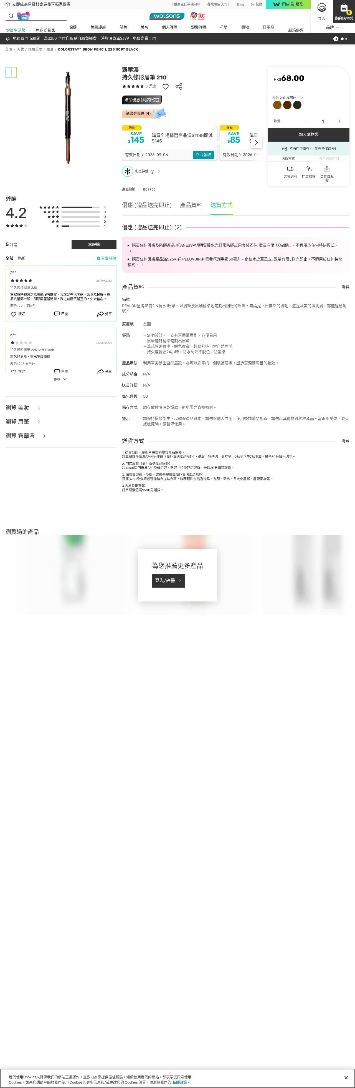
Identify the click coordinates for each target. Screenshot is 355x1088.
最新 (21, 258)
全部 (9, 258)
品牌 (330, 27)
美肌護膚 (98, 27)
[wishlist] (165, 86)
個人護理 (170, 27)
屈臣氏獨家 (45, 30)
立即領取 (203, 154)
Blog (240, 4)
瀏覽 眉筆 (18, 422)
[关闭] (346, 1078)
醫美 (123, 27)
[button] (344, 11)
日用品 (268, 27)
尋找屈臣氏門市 (218, 4)
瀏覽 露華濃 (21, 436)
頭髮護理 (199, 27)
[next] (256, 142)
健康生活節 (16, 30)
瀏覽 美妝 (18, 408)
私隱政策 (180, 1082)
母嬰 (224, 27)
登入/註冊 (165, 580)
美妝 (144, 27)
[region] (177, 1078)
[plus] (339, 121)
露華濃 (130, 69)
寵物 (245, 27)
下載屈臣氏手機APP (186, 4)
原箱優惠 (296, 30)
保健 (73, 27)
